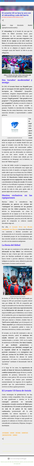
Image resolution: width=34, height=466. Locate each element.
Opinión (15, 435)
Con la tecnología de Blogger (18, 458)
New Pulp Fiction (7, 435)
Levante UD (25, 432)
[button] (3, 20)
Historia (18, 432)
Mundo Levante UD (10, 1)
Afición (12, 432)
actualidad (6, 432)
